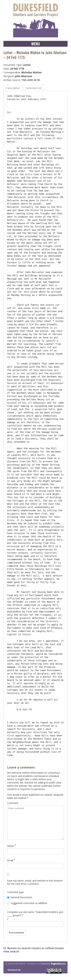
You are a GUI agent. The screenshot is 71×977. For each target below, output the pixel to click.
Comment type (15, 892)
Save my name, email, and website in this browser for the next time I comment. (35, 882)
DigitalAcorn (58, 963)
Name (10, 846)
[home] (35, 20)
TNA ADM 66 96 (30, 80)
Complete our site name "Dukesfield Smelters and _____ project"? (35, 913)
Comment (12, 803)
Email (10, 860)
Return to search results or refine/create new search (33, 950)
